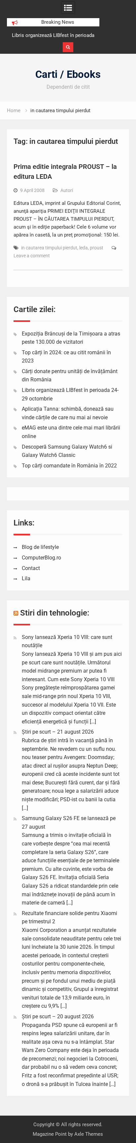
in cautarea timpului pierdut (49, 247)
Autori (66, 190)
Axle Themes (88, 1134)
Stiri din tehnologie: (54, 613)
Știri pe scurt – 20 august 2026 (58, 1016)
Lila (26, 578)
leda (83, 247)
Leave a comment (32, 255)
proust (96, 247)
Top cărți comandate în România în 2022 (69, 465)
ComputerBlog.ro (41, 558)
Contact (31, 568)
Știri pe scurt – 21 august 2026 (58, 732)
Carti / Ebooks (68, 74)
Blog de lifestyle (40, 547)
